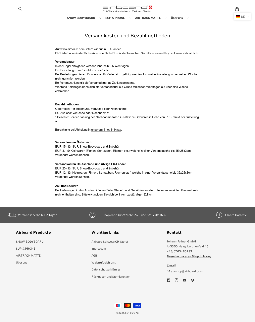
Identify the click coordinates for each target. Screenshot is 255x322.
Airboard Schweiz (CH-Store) (109, 241)
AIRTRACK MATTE (28, 255)
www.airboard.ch (186, 53)
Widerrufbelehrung (103, 262)
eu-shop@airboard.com (187, 271)
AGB (94, 255)
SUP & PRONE (25, 248)
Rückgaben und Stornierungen (110, 276)
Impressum (98, 248)
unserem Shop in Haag (106, 129)
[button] (20, 9)
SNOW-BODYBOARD (29, 241)
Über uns (21, 262)
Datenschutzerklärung (105, 269)
